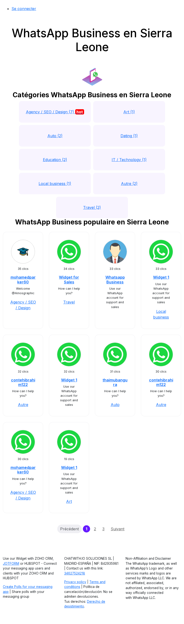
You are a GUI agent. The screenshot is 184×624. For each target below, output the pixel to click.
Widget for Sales (69, 279)
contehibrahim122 (23, 382)
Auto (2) (55, 135)
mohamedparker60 (23, 279)
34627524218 (74, 573)
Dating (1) (129, 135)
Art (69, 501)
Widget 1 (161, 277)
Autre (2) (129, 183)
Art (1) (129, 111)
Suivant (117, 528)
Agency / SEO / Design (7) (54, 111)
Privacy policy (75, 582)
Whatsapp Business (115, 279)
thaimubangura (115, 382)
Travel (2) (92, 207)
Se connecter (24, 8)
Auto (115, 404)
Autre (23, 404)
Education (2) (55, 159)
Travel (69, 302)
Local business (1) (55, 183)
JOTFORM (11, 563)
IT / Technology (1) (129, 159)
